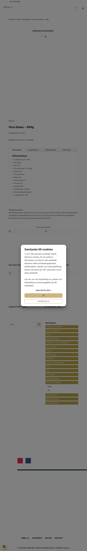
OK (43, 295)
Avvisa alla (43, 301)
